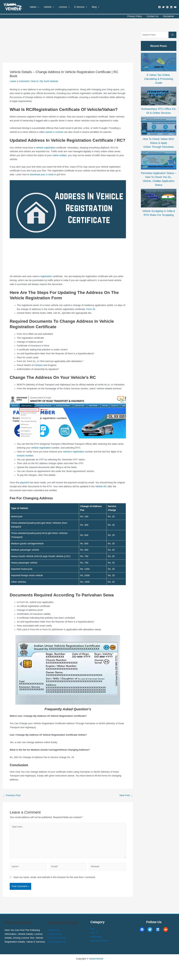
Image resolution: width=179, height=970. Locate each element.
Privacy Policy (134, 16)
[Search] (172, 35)
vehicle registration (46, 147)
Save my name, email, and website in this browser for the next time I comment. (54, 877)
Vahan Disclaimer (57, 941)
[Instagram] (167, 7)
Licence (63, 7)
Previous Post (11, 795)
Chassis (38, 365)
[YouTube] (175, 7)
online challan (59, 155)
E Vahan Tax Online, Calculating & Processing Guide (158, 78)
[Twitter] (163, 7)
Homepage (96, 936)
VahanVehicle (96, 958)
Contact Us (152, 16)
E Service (79, 7)
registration (46, 276)
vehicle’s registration (73, 451)
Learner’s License (53, 132)
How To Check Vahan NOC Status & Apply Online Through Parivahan (158, 143)
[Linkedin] (171, 7)
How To (94, 932)
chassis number (25, 455)
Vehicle (47, 7)
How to (34, 81)
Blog (94, 7)
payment (25, 482)
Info (92, 929)
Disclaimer (168, 16)
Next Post (126, 795)
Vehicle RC (101, 486)
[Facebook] (159, 7)
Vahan (33, 7)
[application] (37, 7)
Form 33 (90, 309)
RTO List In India (56, 938)
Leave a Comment (19, 81)
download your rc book (42, 174)
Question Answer (99, 940)
